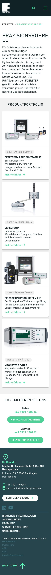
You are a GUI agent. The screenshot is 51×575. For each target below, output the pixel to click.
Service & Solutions (15, 527)
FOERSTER (8, 24)
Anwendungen (11, 519)
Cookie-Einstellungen (12, 555)
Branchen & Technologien (19, 516)
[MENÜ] (45, 8)
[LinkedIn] (4, 508)
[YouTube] (10, 507)
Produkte (8, 523)
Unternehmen (11, 531)
